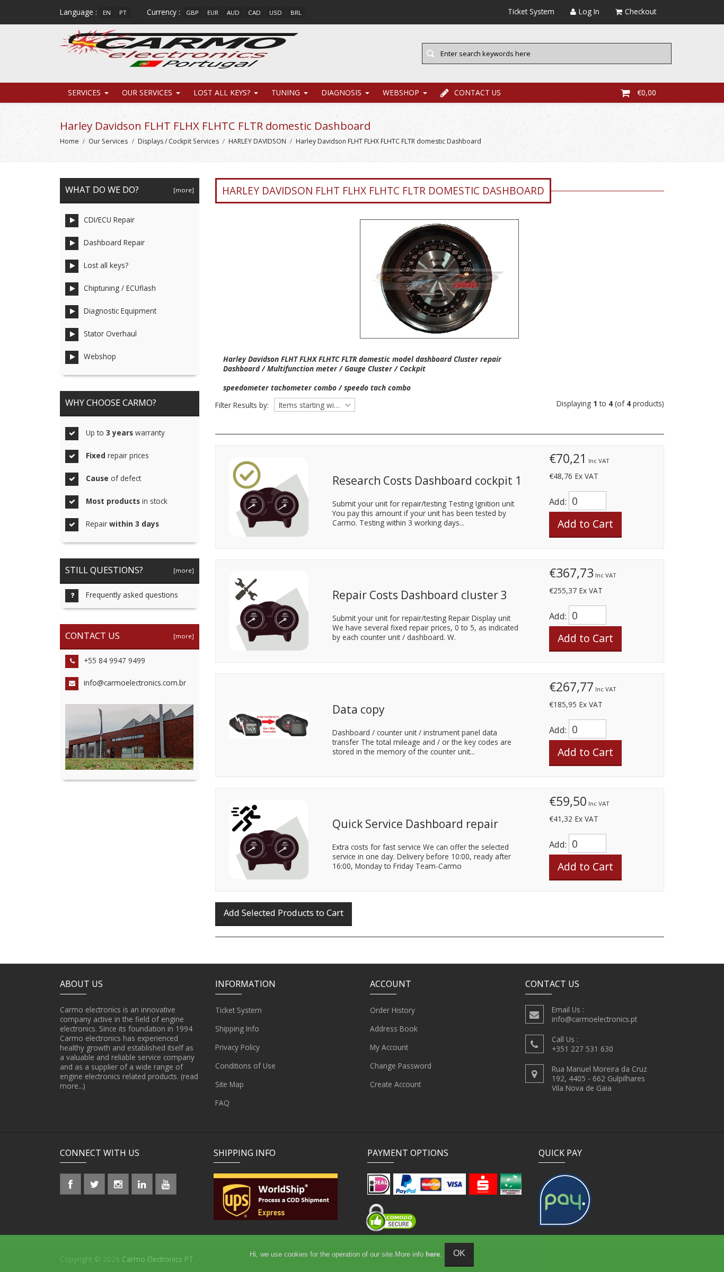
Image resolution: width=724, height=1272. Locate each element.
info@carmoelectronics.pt (594, 1019)
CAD (254, 12)
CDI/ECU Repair (109, 220)
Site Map (229, 1084)
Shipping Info (237, 1029)
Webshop (401, 92)
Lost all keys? (221, 92)
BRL (296, 12)
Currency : (163, 12)
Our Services (147, 92)
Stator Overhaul (110, 333)
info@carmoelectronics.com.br (135, 683)
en (107, 12)
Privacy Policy (237, 1047)
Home (69, 141)
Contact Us (477, 92)
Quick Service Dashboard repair (415, 823)
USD (275, 12)
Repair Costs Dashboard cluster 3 (419, 595)
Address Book (394, 1029)
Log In (589, 11)
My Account (389, 1047)
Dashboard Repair (114, 242)
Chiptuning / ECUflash (120, 288)
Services (84, 92)
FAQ (222, 1103)
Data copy (358, 709)
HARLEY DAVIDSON (257, 141)
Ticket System (238, 1010)
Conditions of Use (245, 1066)
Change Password (400, 1066)
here (433, 1254)
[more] (182, 190)
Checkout (640, 11)
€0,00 (646, 92)
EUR (212, 12)
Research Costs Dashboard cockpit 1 (427, 480)
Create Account (395, 1084)
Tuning (285, 92)
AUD (233, 12)
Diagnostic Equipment (120, 311)
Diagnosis (341, 92)
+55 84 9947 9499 (114, 660)
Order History (392, 1010)
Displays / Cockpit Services (178, 141)
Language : (78, 12)
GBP (192, 12)
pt (123, 12)
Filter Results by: (242, 405)
